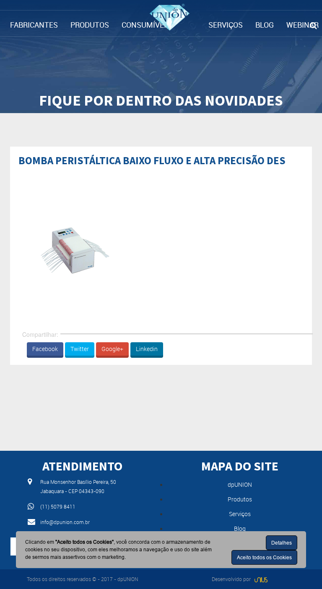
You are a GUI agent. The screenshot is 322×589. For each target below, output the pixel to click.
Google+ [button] (112, 349)
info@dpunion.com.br (65, 522)
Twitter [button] (79, 349)
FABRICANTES (34, 25)
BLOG (264, 25)
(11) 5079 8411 (57, 506)
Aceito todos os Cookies (264, 557)
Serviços (240, 514)
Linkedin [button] (147, 349)
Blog (240, 528)
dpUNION (240, 484)
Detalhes (281, 543)
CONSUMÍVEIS (146, 25)
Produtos (240, 499)
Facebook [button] (45, 349)
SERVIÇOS (225, 25)
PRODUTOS (89, 25)
